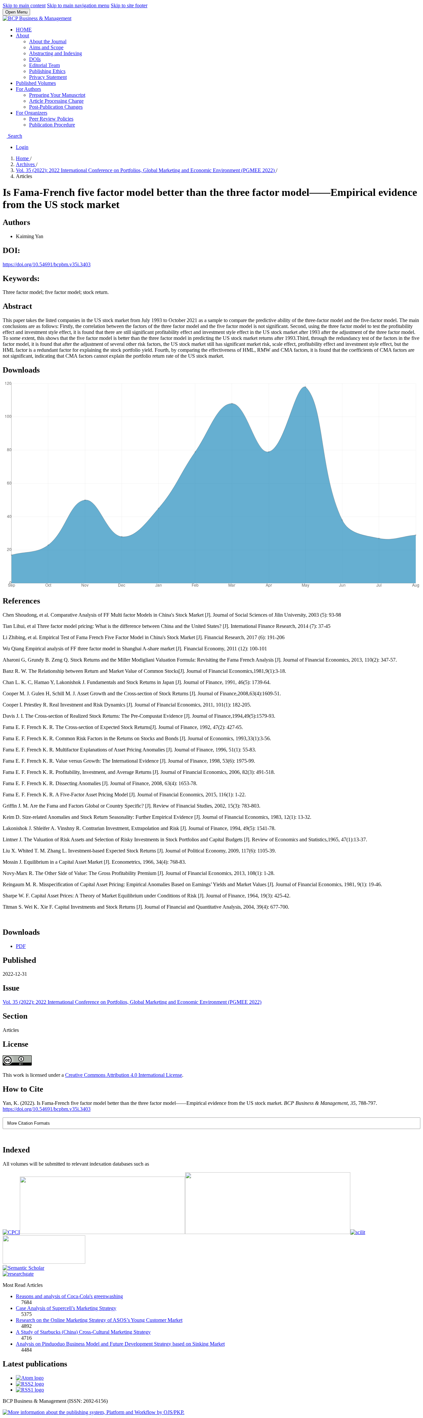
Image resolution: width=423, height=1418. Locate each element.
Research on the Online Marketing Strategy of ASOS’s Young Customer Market (99, 1320)
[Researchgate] (18, 1274)
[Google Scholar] (267, 1232)
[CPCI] (11, 1232)
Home (23, 158)
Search (14, 136)
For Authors (28, 89)
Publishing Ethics (47, 71)
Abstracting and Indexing (55, 53)
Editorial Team (44, 65)
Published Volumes (36, 83)
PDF (21, 946)
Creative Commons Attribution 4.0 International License (123, 1075)
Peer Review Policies (51, 119)
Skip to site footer (129, 5)
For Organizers (31, 113)
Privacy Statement (48, 77)
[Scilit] (357, 1232)
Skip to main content (24, 5)
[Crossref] (44, 1262)
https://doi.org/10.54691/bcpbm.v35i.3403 (47, 264)
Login (22, 147)
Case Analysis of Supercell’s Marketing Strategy (66, 1308)
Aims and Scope (46, 47)
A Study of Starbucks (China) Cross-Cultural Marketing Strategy (83, 1332)
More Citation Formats (28, 1123)
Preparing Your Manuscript (57, 95)
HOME (24, 29)
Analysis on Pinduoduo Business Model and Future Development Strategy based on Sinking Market (120, 1344)
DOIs (35, 59)
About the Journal (47, 41)
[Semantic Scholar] (23, 1268)
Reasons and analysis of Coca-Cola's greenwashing (69, 1296)
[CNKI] (102, 1232)
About (22, 35)
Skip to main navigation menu (78, 5)
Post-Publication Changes (56, 107)
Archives (26, 164)
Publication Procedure (52, 124)
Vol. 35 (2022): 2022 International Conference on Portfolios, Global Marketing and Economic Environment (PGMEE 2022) (146, 170)
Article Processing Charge (56, 101)
